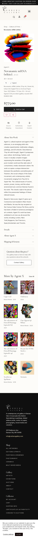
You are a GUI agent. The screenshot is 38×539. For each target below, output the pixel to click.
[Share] (13, 115)
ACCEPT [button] (19, 534)
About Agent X (10, 235)
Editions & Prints (15, 27)
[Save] (6, 115)
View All (31, 276)
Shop (5, 27)
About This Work (11, 137)
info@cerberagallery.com (14, 436)
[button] (29, 11)
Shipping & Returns (11, 242)
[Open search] (14, 17)
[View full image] (19, 48)
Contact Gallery (19, 262)
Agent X (6, 67)
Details (7, 229)
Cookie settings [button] (8, 534)
